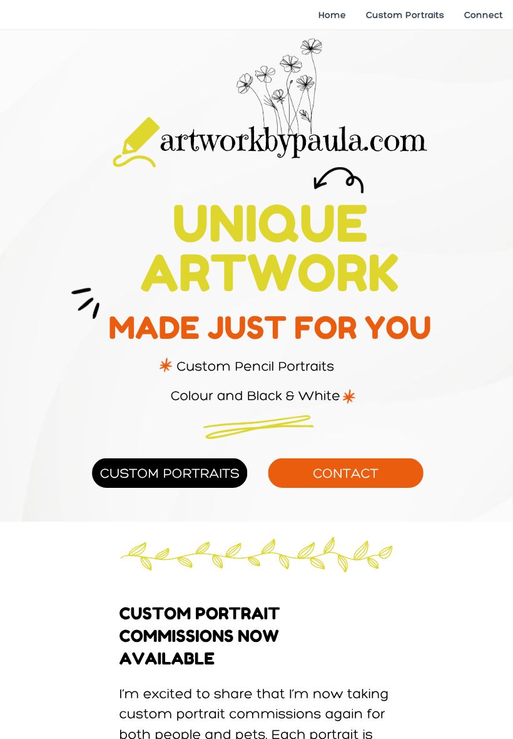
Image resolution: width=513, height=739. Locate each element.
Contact (345, 472)
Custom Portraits (170, 472)
